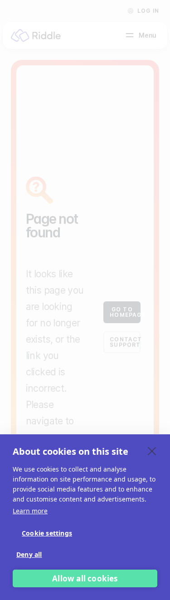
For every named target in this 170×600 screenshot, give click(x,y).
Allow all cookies (84, 578)
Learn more (30, 511)
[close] (152, 450)
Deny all (29, 554)
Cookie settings (47, 533)
